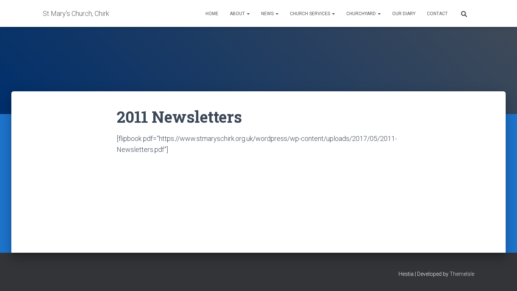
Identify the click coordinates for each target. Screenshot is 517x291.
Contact (437, 13)
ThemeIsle (462, 274)
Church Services (310, 13)
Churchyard (361, 13)
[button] (248, 13)
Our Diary (404, 13)
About (238, 13)
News (268, 13)
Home (212, 13)
